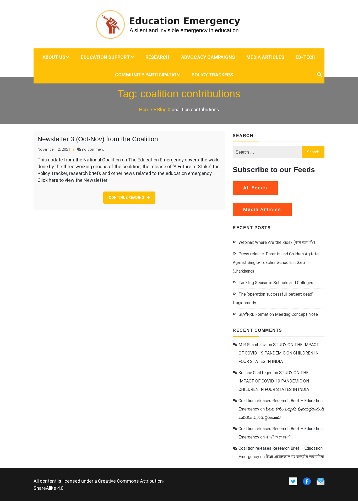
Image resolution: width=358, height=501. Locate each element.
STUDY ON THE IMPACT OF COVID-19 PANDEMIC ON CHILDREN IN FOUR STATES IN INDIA (278, 353)
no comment (93, 149)
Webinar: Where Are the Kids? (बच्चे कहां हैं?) (276, 242)
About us (54, 57)
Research (157, 57)
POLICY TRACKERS (212, 74)
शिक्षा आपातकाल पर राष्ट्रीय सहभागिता (295, 456)
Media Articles (265, 57)
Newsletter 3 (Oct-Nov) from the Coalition (97, 139)
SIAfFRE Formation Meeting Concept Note (278, 314)
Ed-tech (306, 57)
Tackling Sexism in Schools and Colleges (275, 282)
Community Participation (147, 74)
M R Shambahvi (252, 344)
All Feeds (255, 187)
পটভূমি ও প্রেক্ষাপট (278, 437)
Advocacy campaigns (208, 57)
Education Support (105, 57)
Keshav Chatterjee (255, 372)
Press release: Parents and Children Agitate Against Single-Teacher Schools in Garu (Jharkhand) (276, 262)
